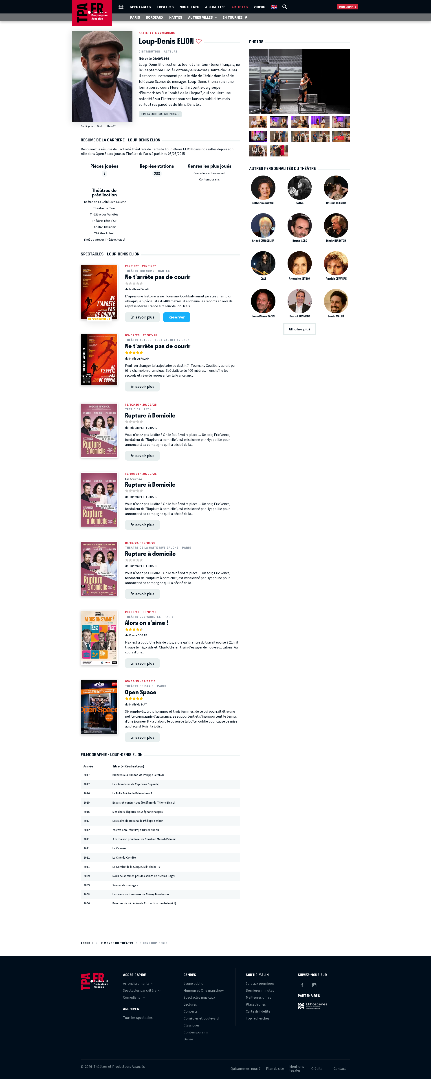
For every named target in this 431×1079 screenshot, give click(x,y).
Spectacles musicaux (199, 997)
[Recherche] (284, 6)
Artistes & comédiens (157, 32)
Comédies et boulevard (209, 173)
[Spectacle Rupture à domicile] (99, 568)
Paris (135, 17)
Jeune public (193, 983)
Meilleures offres (258, 997)
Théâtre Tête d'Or (104, 221)
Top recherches (257, 1018)
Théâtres (165, 6)
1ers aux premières (260, 983)
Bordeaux (154, 17)
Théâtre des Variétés (104, 214)
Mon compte (347, 7)
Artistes (239, 6)
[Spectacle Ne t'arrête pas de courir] (99, 359)
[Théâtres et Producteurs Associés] (121, 7)
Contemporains (209, 179)
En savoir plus (142, 317)
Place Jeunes (256, 1004)
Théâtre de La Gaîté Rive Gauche (104, 202)
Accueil (87, 943)
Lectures (190, 1004)
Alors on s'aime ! (146, 622)
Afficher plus (299, 329)
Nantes (175, 17)
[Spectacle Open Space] (99, 707)
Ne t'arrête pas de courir (157, 276)
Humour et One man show (204, 990)
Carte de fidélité (258, 1011)
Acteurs (171, 51)
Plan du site (275, 1068)
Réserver (177, 317)
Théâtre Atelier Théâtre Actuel (104, 239)
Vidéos (259, 6)
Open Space (140, 692)
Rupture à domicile (150, 553)
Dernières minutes (260, 990)
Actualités (215, 6)
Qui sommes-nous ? (246, 1068)
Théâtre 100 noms (104, 227)
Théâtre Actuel (104, 233)
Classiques (192, 1025)
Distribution (149, 51)
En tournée (232, 17)
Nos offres (189, 6)
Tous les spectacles (138, 1017)
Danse (188, 1039)
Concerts (191, 1011)
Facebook (302, 984)
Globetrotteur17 (106, 126)
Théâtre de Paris (104, 208)
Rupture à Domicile (150, 415)
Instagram (314, 984)
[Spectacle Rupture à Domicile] (99, 430)
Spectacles (140, 6)
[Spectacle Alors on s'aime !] (99, 638)
